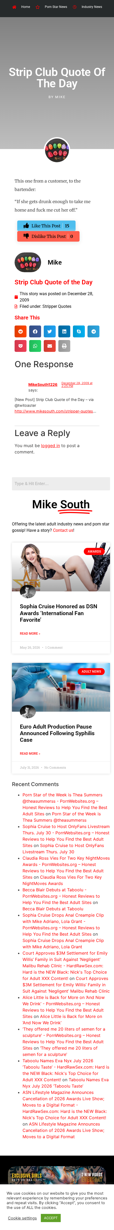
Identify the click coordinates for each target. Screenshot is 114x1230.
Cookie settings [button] (22, 1218)
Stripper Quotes (56, 306)
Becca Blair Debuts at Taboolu (53, 908)
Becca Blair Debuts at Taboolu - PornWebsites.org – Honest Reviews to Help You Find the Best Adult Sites (61, 896)
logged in (50, 445)
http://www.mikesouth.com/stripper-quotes (54, 411)
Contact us (63, 530)
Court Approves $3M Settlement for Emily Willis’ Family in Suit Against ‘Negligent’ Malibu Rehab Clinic (66, 985)
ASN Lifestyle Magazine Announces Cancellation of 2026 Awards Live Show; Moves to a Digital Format (63, 1130)
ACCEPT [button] (51, 1218)
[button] (21, 331)
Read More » (30, 633)
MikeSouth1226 (43, 384)
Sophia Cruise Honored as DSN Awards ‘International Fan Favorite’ (58, 613)
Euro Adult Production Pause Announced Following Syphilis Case (57, 733)
